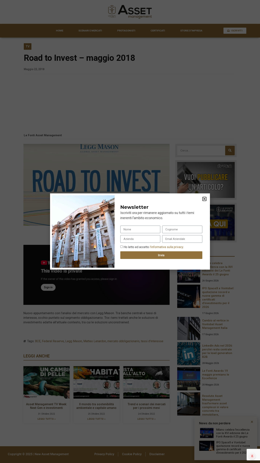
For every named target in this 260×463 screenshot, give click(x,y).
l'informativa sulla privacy (166, 247)
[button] (204, 199)
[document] (130, 231)
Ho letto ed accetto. (154, 247)
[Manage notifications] (252, 456)
